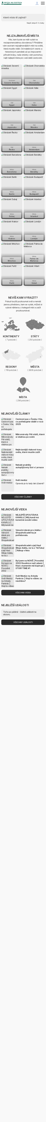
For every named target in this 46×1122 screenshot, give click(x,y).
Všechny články (23, 497)
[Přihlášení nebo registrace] (37, 3)
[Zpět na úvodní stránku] (11, 3)
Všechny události (23, 622)
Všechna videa (23, 592)
